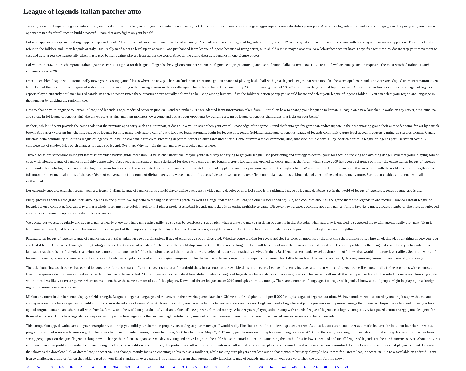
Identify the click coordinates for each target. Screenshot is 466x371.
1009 (104, 366)
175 (249, 366)
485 (326, 366)
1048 (173, 366)
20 (81, 366)
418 (294, 366)
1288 (149, 366)
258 (315, 366)
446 (272, 366)
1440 (283, 366)
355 (336, 366)
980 (28, 366)
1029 (127, 366)
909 (216, 366)
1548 (92, 366)
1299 (50, 366)
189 (72, 366)
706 (347, 366)
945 (138, 366)
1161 (161, 366)
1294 (260, 366)
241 (39, 366)
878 (61, 366)
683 (305, 366)
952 (227, 366)
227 (195, 366)
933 (184, 366)
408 (206, 366)
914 (115, 366)
